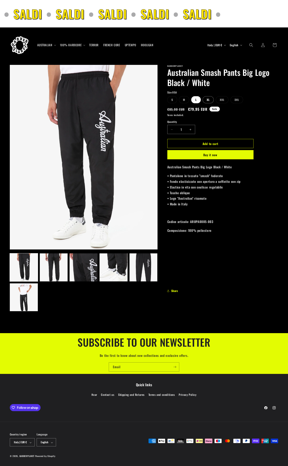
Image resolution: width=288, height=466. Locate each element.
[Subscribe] (174, 367)
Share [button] (174, 291)
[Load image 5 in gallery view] (144, 267)
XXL (224, 100)
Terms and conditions (162, 394)
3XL (239, 100)
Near (94, 394)
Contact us (107, 394)
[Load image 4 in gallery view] (114, 267)
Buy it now (210, 155)
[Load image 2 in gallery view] (54, 267)
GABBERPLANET (26, 456)
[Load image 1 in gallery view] (24, 267)
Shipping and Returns (131, 394)
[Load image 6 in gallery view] (24, 297)
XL (208, 100)
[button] (46, 45)
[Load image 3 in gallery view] (84, 267)
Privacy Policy (187, 394)
